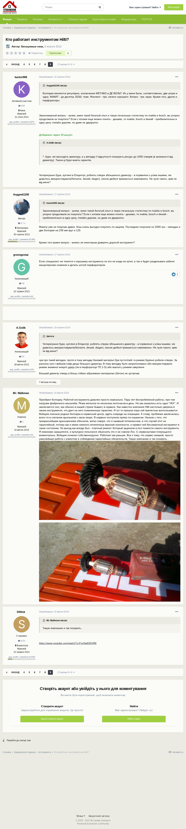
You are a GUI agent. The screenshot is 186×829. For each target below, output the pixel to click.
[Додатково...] (176, 77)
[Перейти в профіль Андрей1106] (21, 207)
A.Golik (21, 327)
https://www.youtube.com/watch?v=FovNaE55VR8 (67, 643)
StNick (21, 611)
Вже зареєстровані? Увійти (144, 7)
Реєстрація (173, 7)
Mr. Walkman (21, 393)
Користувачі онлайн (104, 19)
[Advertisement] (81, 314)
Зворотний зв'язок (99, 815)
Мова (80, 815)
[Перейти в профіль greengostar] (21, 267)
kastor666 (21, 77)
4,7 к (22, 223)
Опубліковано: (54, 77)
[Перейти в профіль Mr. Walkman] (21, 405)
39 (22, 283)
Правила (22, 19)
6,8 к (22, 641)
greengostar (21, 254)
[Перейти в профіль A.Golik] (21, 340)
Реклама (38, 19)
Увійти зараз (133, 719)
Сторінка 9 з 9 (65, 64)
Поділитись (36, 53)
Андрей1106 (21, 194)
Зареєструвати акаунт (52, 719)
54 (22, 356)
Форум (7, 19)
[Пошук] (100, 7)
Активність (54, 19)
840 (23, 106)
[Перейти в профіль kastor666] (21, 89)
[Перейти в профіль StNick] (21, 624)
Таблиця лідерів (77, 19)
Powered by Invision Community (93, 823)
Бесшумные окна (32, 46)
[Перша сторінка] (6, 64)
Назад (15, 64)
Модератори (128, 19)
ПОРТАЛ (147, 19)
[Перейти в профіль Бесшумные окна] (8, 46)
